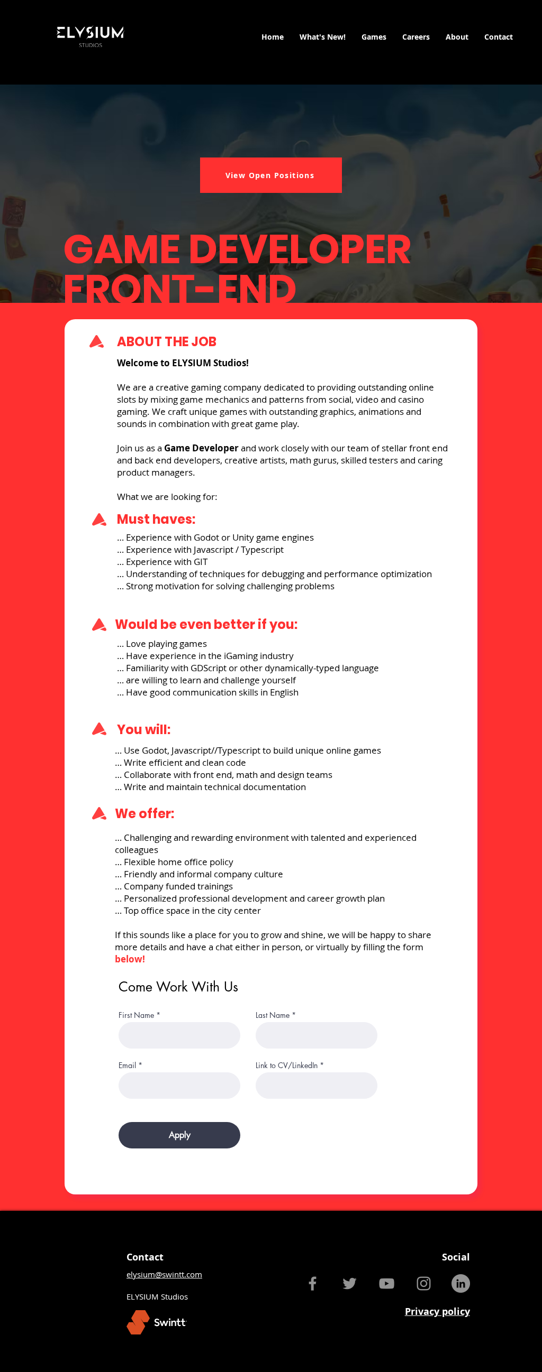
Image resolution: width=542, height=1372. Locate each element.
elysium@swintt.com (164, 1274)
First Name (136, 1015)
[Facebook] (312, 1283)
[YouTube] (386, 1283)
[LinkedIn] (460, 1283)
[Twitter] (349, 1283)
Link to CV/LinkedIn (287, 1065)
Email (127, 1065)
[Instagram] (423, 1283)
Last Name (273, 1015)
